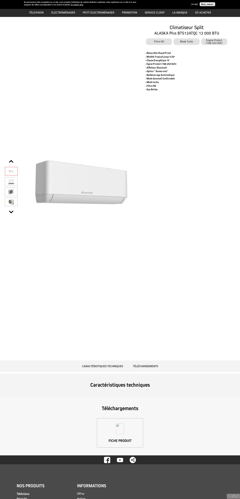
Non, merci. (207, 4)
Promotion (129, 12)
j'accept (194, 4)
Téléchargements (145, 366)
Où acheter (203, 12)
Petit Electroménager (98, 12)
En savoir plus (77, 5)
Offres (80, 493)
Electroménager (63, 12)
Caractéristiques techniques (102, 366)
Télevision (36, 12)
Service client (155, 12)
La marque (179, 12)
